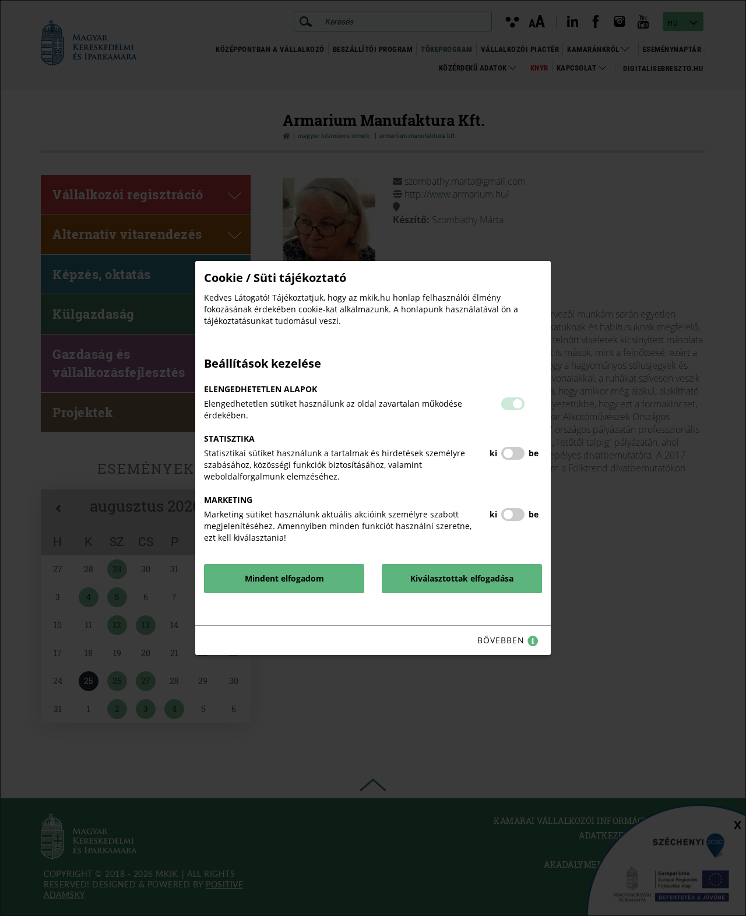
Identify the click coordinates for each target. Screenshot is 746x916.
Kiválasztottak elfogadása (461, 578)
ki (493, 453)
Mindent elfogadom (284, 578)
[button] (513, 403)
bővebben (502, 640)
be (534, 453)
